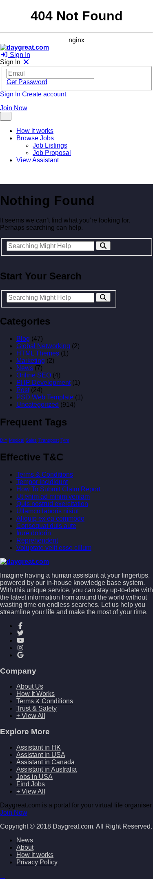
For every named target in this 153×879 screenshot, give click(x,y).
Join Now (13, 108)
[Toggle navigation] (5, 116)
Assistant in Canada (45, 762)
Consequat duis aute (46, 525)
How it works (34, 130)
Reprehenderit (37, 540)
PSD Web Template (44, 397)
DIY (3, 440)
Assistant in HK (38, 747)
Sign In (19, 54)
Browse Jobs (35, 138)
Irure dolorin (33, 533)
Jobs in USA (34, 776)
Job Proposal (52, 152)
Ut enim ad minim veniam (53, 496)
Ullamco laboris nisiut (47, 511)
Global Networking (43, 345)
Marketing (30, 360)
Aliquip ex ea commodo (50, 518)
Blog (23, 338)
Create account (44, 94)
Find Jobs (30, 784)
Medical (16, 440)
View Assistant (37, 160)
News (24, 367)
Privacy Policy (37, 862)
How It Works (35, 693)
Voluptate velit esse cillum (53, 547)
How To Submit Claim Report (58, 489)
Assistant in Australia (46, 769)
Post (22, 389)
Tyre (64, 440)
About (24, 847)
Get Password (27, 82)
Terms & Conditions (44, 474)
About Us (29, 686)
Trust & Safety (36, 708)
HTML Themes (37, 353)
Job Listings (50, 145)
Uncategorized (37, 404)
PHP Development (43, 382)
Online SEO (33, 375)
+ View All (30, 715)
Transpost (48, 440)
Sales (31, 440)
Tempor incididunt (42, 481)
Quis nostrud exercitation (52, 503)
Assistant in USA (40, 754)
